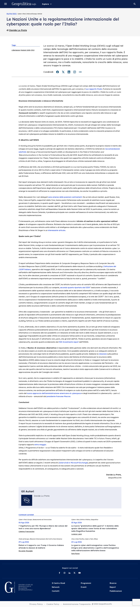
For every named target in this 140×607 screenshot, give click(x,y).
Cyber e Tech (22, 14)
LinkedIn (69, 72)
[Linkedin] (69, 573)
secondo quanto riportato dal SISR (75, 287)
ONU (32, 50)
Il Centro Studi (58, 583)
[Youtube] (79, 573)
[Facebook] (59, 573)
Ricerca (113, 583)
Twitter (63, 72)
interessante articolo (56, 230)
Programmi (86, 583)
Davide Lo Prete (18, 30)
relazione (103, 354)
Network (56, 587)
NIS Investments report (69, 342)
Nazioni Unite (25, 50)
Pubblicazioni (116, 591)
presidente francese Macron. (59, 396)
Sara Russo (75, 554)
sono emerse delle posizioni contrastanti (65, 197)
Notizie (39, 14)
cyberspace (16, 50)
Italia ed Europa (31, 14)
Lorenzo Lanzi (76, 534)
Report (113, 587)
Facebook (57, 72)
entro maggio (40, 444)
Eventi (84, 587)
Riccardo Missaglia (26, 551)
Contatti (55, 591)
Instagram (74, 72)
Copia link (80, 72)
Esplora (45, 4)
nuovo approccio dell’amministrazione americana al (54, 393)
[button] (134, 4)
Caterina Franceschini (26, 532)
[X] (74, 573)
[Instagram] (64, 573)
